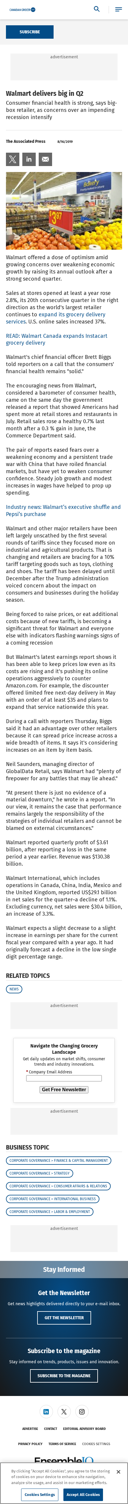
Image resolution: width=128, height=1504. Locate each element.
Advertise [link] (30, 1429)
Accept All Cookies (83, 1494)
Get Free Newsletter (64, 1089)
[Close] (118, 1471)
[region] (64, 1483)
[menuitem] (12, 159)
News (14, 989)
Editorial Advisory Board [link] (84, 1429)
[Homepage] (22, 10)
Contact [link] (50, 1429)
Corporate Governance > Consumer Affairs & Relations (58, 1186)
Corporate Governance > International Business (53, 1199)
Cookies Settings (96, 1444)
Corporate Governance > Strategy (40, 1173)
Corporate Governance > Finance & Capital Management (59, 1161)
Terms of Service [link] (62, 1444)
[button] (118, 9)
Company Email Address (49, 1072)
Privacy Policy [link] (30, 1444)
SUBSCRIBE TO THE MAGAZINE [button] (64, 1375)
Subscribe (30, 32)
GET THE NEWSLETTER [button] (64, 1317)
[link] (12, 159)
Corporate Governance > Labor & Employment (50, 1212)
